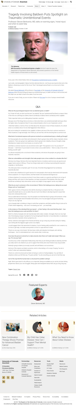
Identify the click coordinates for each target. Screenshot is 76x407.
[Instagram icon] (13, 377)
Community (30, 6)
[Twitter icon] (9, 377)
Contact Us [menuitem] (6, 396)
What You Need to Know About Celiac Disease (63, 338)
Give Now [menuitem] (15, 399)
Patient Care (21, 6)
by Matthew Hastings (13, 28)
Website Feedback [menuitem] (17, 396)
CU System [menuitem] (27, 396)
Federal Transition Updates (55, 6)
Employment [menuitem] (6, 399)
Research (13, 6)
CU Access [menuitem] (49, 2)
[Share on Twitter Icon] (20, 275)
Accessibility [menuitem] (55, 396)
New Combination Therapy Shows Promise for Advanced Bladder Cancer (13, 341)
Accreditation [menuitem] (64, 396)
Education (5, 6)
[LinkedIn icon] (4, 382)
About (42, 6)
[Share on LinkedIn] (28, 275)
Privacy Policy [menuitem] (36, 396)
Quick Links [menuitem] (64, 2)
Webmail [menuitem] (41, 2)
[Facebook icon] (4, 377)
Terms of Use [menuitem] (46, 396)
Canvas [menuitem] (56, 2)
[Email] (36, 275)
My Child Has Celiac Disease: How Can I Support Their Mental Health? (36, 341)
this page (42, 97)
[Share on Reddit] (32, 275)
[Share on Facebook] (24, 275)
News (36, 6)
